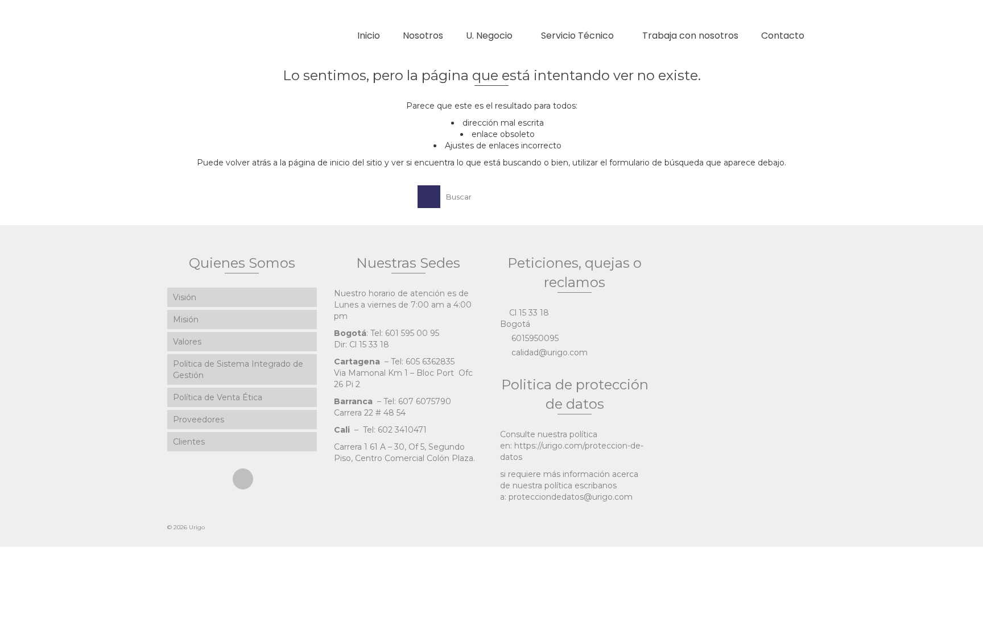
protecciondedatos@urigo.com (571, 497)
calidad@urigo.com (548, 352)
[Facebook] (243, 478)
